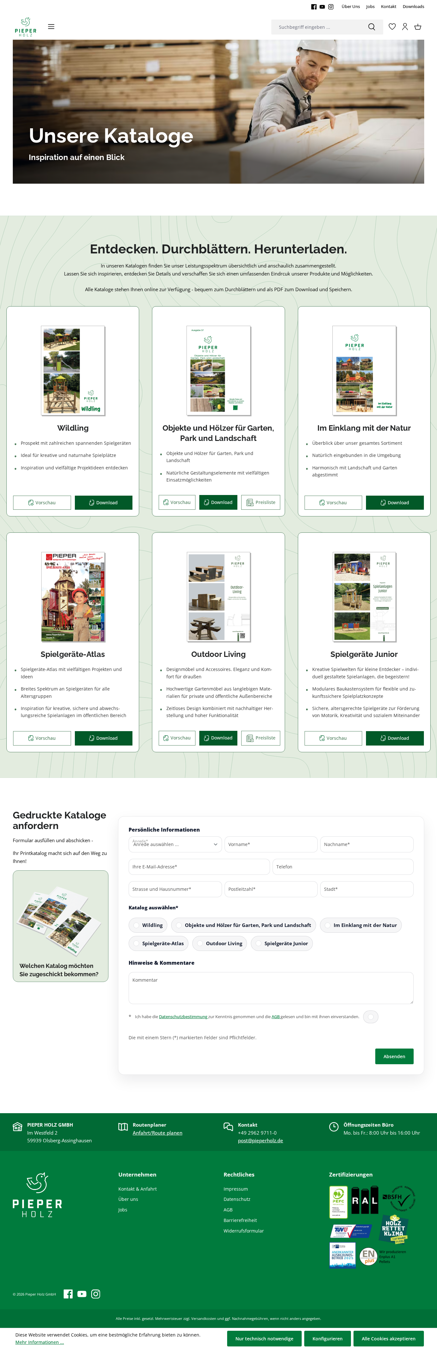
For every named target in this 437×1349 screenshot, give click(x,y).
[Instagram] (331, 6)
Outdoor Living (224, 943)
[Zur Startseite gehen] (25, 26)
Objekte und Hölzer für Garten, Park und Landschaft (248, 925)
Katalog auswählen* (153, 907)
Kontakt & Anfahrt (137, 1189)
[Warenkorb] (417, 26)
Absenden (394, 1056)
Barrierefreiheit (240, 1220)
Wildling (152, 925)
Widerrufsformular (244, 1231)
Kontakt (388, 6)
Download (107, 502)
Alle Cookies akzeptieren (389, 1339)
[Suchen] (371, 27)
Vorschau (46, 502)
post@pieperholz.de (260, 1140)
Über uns (128, 1199)
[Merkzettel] (392, 26)
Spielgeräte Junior (286, 943)
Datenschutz (237, 1199)
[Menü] (51, 26)
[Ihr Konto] (405, 26)
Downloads (413, 6)
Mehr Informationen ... (39, 1342)
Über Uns (351, 6)
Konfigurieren (328, 1339)
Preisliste (263, 502)
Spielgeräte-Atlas (163, 943)
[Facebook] (314, 6)
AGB (276, 1016)
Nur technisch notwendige (264, 1339)
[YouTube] (322, 6)
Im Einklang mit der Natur (365, 925)
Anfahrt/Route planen (157, 1132)
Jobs (370, 6)
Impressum (236, 1189)
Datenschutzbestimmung (183, 1016)
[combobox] (315, 27)
